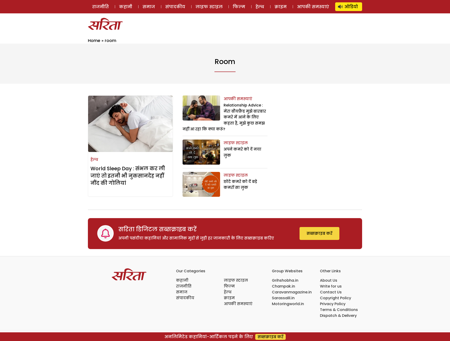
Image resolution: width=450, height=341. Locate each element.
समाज (148, 7)
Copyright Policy (335, 298)
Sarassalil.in (283, 298)
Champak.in (283, 286)
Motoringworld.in (288, 304)
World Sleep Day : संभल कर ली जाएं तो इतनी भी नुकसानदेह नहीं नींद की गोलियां (127, 175)
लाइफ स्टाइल (209, 7)
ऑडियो (351, 7)
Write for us (331, 286)
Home (94, 40)
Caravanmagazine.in (292, 292)
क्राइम (280, 7)
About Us (328, 280)
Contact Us (331, 292)
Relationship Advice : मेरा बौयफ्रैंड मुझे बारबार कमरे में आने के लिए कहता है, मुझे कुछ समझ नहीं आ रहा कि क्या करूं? (224, 117)
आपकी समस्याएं (313, 7)
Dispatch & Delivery (338, 315)
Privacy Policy (332, 304)
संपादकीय (175, 7)
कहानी (125, 7)
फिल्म (239, 7)
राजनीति (100, 7)
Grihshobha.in (285, 280)
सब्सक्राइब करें (319, 233)
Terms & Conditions (339, 309)
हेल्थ (259, 7)
